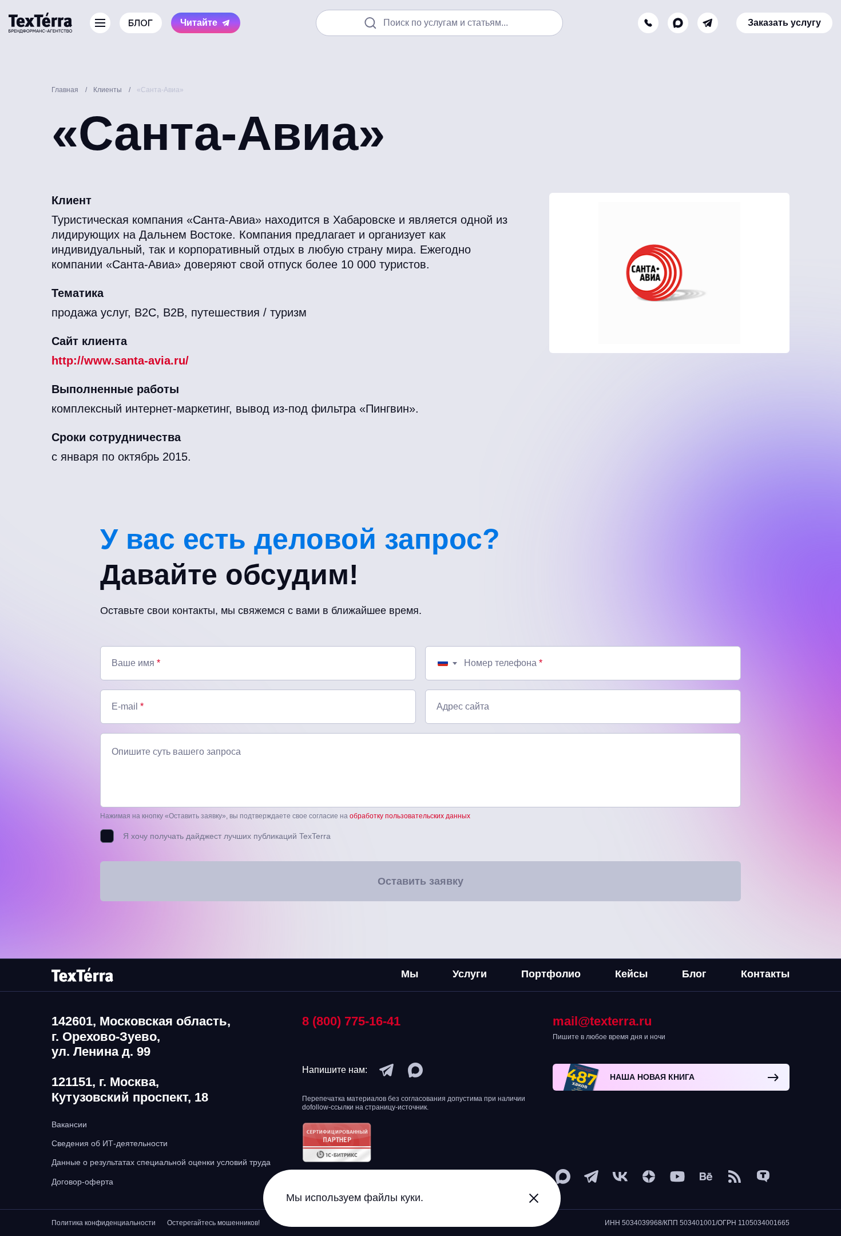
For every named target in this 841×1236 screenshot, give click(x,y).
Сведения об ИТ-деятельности (109, 1143)
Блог (694, 974)
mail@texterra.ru (602, 1021)
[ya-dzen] (648, 1176)
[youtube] (677, 1176)
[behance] (706, 1176)
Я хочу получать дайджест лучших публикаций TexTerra (227, 836)
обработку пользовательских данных (410, 816)
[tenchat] (763, 1176)
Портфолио (551, 974)
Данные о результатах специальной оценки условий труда (161, 1162)
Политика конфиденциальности (103, 1223)
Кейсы (631, 974)
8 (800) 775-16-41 (351, 1021)
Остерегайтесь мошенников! (213, 1223)
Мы (409, 974)
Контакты (765, 974)
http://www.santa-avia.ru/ (120, 360)
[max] (678, 23)
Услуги (470, 974)
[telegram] (707, 23)
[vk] (620, 1176)
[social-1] (734, 1176)
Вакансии (69, 1124)
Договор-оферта (82, 1181)
